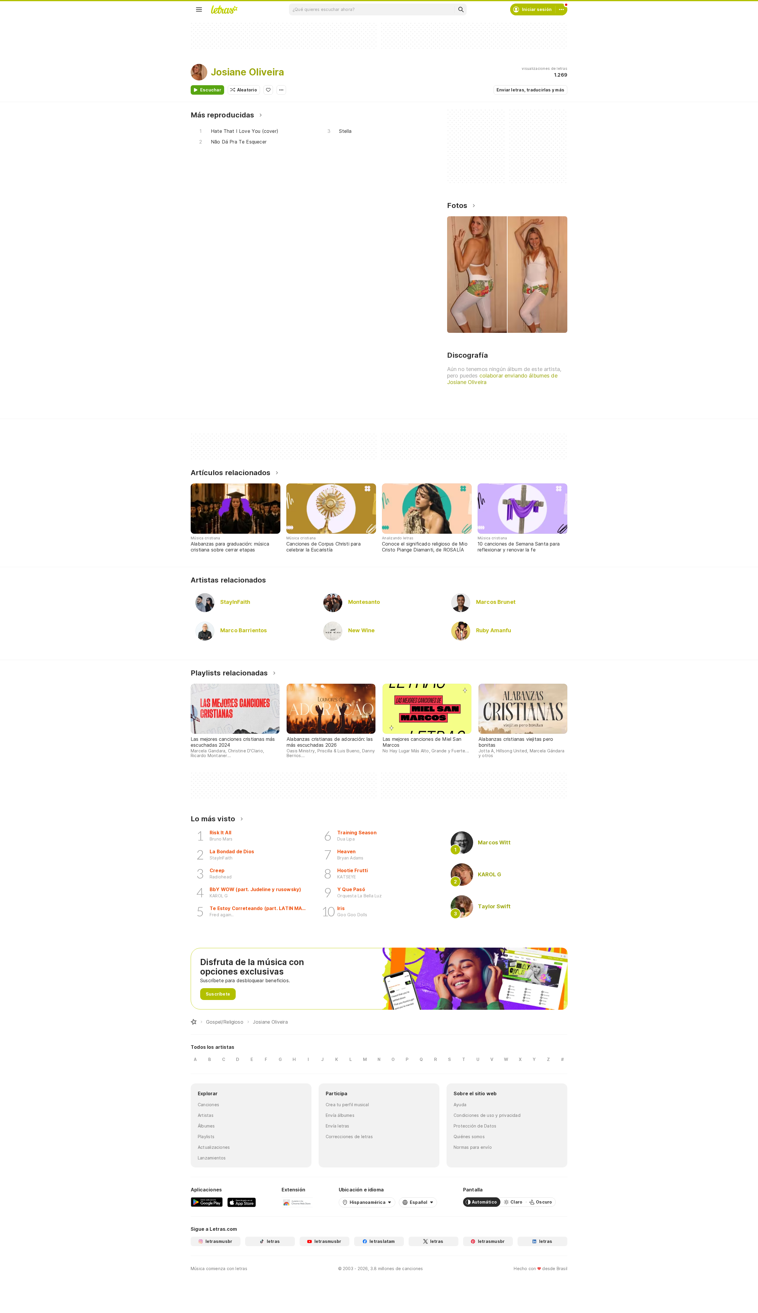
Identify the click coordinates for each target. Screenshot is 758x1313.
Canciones (208, 1104)
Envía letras (337, 1125)
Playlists (206, 1136)
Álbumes (206, 1125)
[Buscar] (461, 9)
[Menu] (199, 9)
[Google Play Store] (207, 1202)
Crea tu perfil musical (347, 1104)
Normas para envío (473, 1147)
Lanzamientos (212, 1157)
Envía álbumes (340, 1115)
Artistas (205, 1115)
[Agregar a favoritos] (268, 90)
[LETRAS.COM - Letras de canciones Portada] (224, 9)
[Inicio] (194, 1022)
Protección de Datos (475, 1125)
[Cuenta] (561, 9)
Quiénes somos (469, 1136)
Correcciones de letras (349, 1136)
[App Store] (241, 1202)
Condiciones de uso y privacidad (487, 1115)
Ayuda (460, 1104)
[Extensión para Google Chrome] (297, 1202)
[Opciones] (281, 90)
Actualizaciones (214, 1147)
